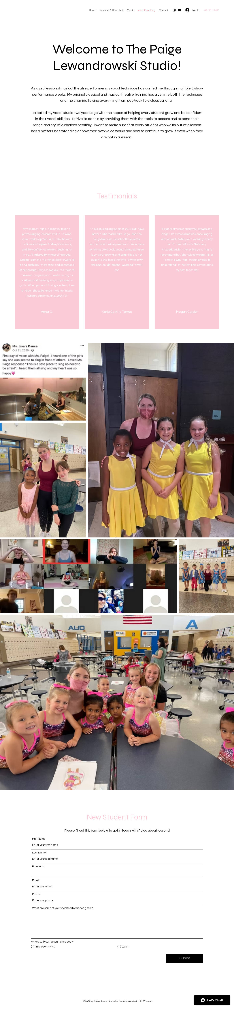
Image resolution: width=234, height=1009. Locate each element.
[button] (130, 10)
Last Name (39, 852)
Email (35, 880)
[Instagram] (174, 10)
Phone (36, 894)
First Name (39, 838)
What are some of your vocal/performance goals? (62, 908)
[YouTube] (180, 10)
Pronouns (38, 866)
